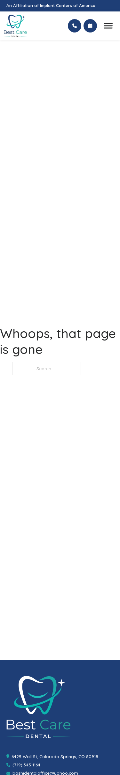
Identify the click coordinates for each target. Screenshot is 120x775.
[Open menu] (108, 25)
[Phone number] (74, 25)
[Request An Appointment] (90, 25)
